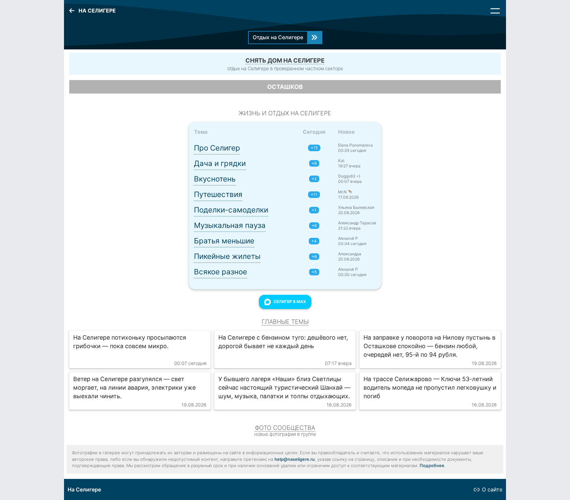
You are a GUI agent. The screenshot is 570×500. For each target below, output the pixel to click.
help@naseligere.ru (294, 459)
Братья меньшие (224, 240)
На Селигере (84, 489)
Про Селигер (217, 147)
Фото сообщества (285, 427)
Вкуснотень (215, 178)
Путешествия (218, 194)
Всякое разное (220, 271)
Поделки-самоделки (231, 209)
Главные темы (285, 321)
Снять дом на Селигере (285, 60)
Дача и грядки (220, 163)
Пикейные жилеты (227, 256)
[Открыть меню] (495, 11)
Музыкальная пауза (230, 225)
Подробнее (432, 465)
